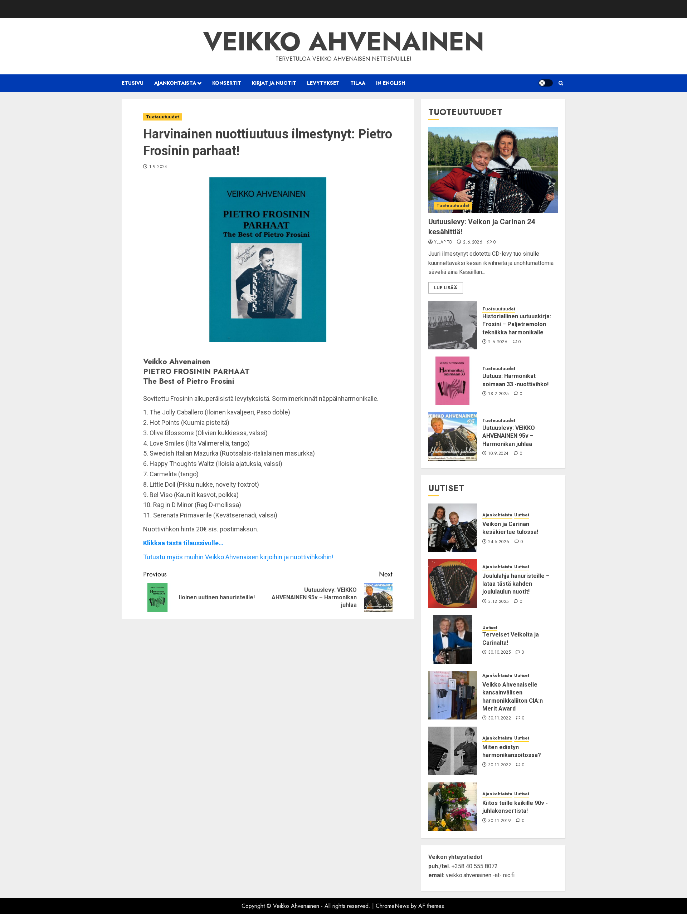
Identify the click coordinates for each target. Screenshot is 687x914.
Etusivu (132, 83)
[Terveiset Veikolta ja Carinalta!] (452, 639)
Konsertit (226, 83)
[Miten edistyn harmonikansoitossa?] (452, 751)
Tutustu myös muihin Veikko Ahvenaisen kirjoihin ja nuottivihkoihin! (238, 557)
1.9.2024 (158, 167)
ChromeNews (392, 906)
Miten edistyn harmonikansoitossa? (511, 751)
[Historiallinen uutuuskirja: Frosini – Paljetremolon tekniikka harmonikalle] (452, 325)
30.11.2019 (499, 821)
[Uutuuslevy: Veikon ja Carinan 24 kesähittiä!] (493, 170)
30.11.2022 (499, 718)
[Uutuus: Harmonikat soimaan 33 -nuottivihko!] (452, 381)
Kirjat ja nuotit (274, 83)
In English (390, 83)
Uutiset (521, 515)
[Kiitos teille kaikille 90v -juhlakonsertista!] (452, 806)
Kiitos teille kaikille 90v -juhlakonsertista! (515, 807)
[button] (560, 83)
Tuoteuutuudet (162, 117)
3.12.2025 (498, 602)
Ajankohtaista (175, 83)
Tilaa (357, 83)
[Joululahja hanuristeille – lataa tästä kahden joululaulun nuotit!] (452, 583)
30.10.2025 (499, 652)
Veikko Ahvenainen (343, 41)
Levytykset (323, 83)
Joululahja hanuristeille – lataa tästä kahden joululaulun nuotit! (516, 584)
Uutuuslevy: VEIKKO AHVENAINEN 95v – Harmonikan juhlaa (508, 435)
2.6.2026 (472, 242)
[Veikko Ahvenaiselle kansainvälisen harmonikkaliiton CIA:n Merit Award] (452, 695)
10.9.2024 (498, 454)
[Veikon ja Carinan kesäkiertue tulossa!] (452, 527)
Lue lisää (445, 288)
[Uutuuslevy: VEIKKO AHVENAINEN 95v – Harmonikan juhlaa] (452, 436)
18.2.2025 (498, 394)
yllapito (443, 242)
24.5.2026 (498, 542)
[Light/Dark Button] (546, 83)
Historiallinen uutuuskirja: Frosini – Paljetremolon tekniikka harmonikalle (516, 324)
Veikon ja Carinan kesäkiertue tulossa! (510, 528)
